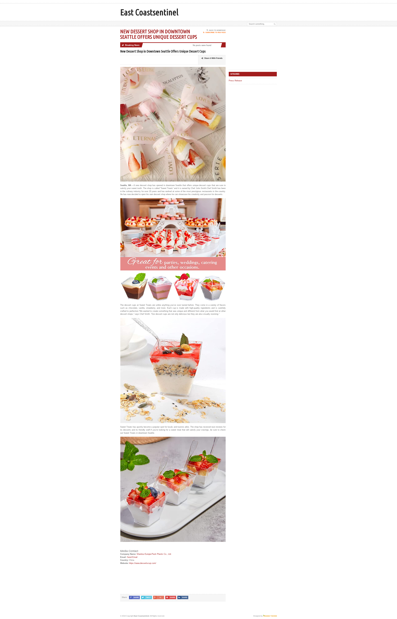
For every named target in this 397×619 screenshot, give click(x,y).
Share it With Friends (213, 58)
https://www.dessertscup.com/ (142, 563)
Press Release (235, 80)
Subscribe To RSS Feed (215, 32)
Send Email (132, 557)
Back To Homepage (217, 30)
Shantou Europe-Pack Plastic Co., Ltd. (154, 554)
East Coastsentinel (149, 12)
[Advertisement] (240, 11)
